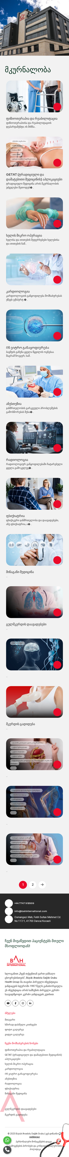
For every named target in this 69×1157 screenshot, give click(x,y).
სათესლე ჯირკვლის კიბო (23, 851)
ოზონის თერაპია (19, 141)
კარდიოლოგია (18, 292)
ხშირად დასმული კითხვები (21, 1024)
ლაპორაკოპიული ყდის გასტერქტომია (28, 743)
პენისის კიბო (18, 847)
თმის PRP (16, 155)
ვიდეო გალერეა (14, 1034)
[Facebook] (8, 1003)
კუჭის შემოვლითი (20, 747)
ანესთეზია (14, 404)
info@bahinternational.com (30, 911)
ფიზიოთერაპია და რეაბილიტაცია (31, 119)
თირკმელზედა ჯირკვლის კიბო (25, 856)
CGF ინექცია (18, 146)
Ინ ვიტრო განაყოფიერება (27, 348)
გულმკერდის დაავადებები (26, 624)
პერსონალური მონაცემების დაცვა (34, 1141)
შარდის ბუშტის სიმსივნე (22, 838)
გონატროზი (17, 799)
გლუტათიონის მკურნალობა (24, 159)
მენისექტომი (18, 808)
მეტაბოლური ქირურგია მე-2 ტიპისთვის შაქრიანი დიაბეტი (31, 762)
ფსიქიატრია (15, 516)
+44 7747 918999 (24, 903)
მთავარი (10, 1019)
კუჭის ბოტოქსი (19, 752)
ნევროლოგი (17, 643)
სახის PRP (17, 150)
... (13, 163)
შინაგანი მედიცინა (20, 572)
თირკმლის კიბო (19, 842)
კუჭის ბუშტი (17, 756)
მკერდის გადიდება (20, 724)
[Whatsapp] (7, 1140)
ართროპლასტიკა (19, 795)
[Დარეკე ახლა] (7, 1150)
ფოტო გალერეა (14, 1029)
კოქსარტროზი (18, 804)
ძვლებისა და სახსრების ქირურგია (26, 790)
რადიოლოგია (17, 460)
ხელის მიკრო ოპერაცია (24, 236)
